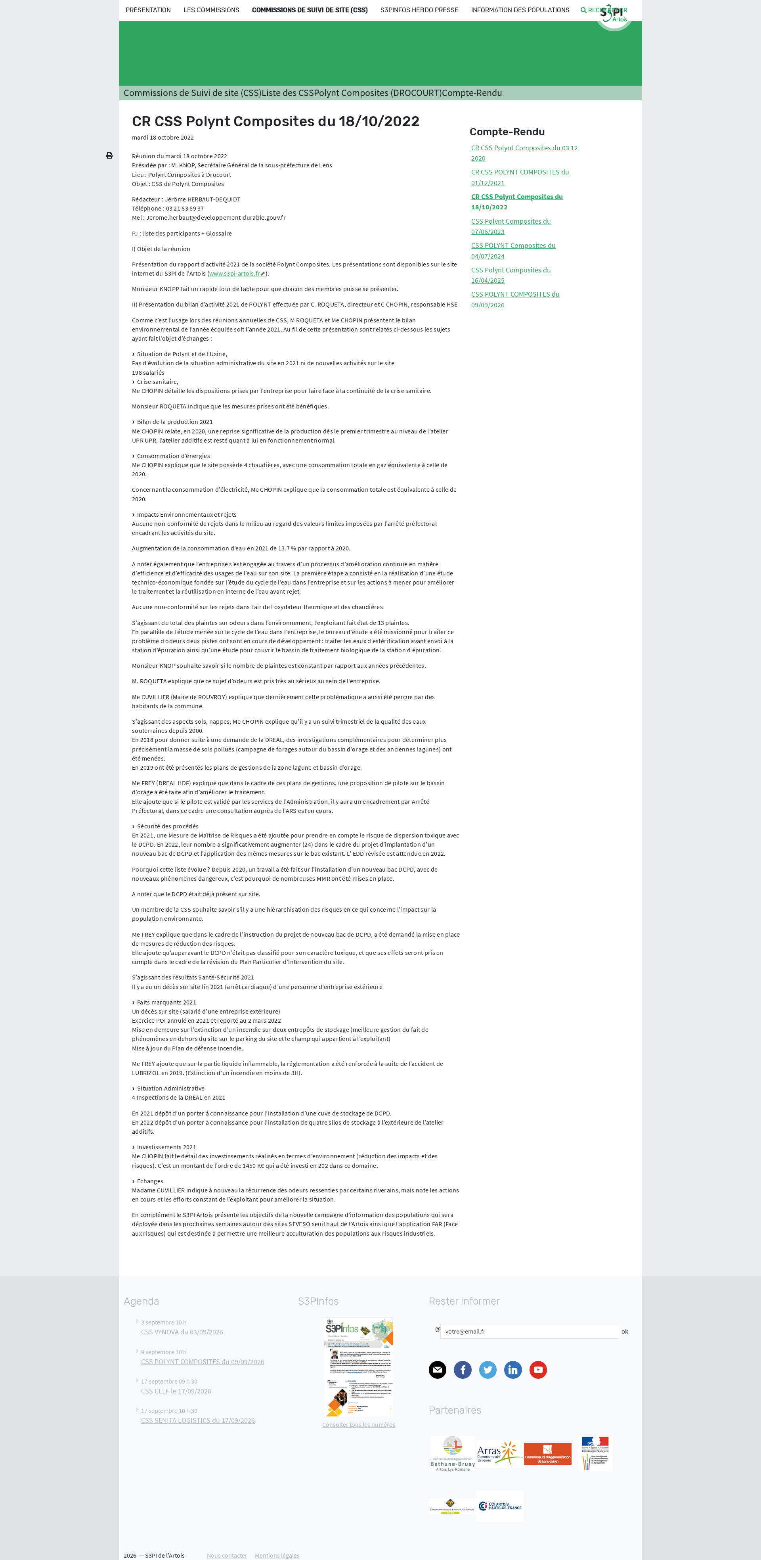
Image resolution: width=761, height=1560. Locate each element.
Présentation (148, 10)
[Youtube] (538, 1370)
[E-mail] (437, 1370)
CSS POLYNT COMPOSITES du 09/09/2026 (202, 1361)
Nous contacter (227, 1555)
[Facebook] (462, 1370)
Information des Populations (520, 10)
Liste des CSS (288, 92)
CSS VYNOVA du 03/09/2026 (182, 1332)
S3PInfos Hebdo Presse (419, 10)
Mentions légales (277, 1555)
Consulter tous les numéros (359, 1424)
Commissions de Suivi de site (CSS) (310, 10)
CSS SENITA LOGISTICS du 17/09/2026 (198, 1420)
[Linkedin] (513, 1370)
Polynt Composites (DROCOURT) (378, 92)
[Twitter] (488, 1370)
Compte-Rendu (472, 92)
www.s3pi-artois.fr (234, 273)
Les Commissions (211, 10)
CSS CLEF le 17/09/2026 (176, 1391)
